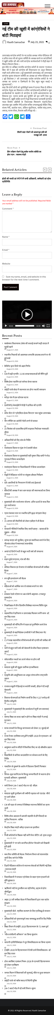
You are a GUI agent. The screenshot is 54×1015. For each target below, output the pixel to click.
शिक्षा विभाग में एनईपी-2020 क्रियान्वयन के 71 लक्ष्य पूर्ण (26, 926)
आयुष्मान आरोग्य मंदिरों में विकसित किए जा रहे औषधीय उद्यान (28, 747)
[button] (27, 314)
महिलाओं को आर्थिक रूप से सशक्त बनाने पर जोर (23, 586)
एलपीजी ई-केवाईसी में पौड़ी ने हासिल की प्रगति (22, 405)
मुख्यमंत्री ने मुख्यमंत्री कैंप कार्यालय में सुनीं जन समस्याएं (26, 708)
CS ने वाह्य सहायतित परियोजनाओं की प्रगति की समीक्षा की (27, 640)
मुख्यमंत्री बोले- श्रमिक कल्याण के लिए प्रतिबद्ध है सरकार (27, 910)
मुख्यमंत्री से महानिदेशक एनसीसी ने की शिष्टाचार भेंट (25, 632)
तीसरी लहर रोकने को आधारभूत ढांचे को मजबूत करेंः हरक (32, 133)
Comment (8, 208)
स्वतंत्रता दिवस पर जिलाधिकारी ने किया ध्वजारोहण (24, 467)
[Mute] (43, 325)
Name (6, 236)
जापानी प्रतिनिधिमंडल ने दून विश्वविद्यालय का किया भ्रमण (27, 942)
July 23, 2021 (37, 42)
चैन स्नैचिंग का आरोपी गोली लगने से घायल (21, 420)
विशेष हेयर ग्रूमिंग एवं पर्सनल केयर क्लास (20, 381)
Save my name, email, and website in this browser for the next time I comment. (24, 278)
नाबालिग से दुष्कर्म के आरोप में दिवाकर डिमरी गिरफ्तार (25, 766)
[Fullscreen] (48, 325)
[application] (27, 315)
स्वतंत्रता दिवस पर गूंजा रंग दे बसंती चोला (20, 447)
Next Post (12, 148)
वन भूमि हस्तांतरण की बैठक (15, 578)
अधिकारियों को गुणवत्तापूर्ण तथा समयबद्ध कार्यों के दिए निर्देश (27, 918)
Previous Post (40, 128)
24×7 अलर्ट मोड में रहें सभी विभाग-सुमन (20, 988)
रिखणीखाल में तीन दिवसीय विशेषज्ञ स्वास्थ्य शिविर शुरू (25, 605)
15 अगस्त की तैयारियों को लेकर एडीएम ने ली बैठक (24, 520)
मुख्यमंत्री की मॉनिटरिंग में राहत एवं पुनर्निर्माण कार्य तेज (25, 624)
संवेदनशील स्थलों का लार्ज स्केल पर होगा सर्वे (22, 659)
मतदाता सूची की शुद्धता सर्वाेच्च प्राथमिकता (21, 667)
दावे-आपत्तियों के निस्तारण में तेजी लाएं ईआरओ (22, 482)
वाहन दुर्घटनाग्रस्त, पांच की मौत (17, 559)
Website (6, 263)
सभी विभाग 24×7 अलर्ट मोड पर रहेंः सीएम (20, 785)
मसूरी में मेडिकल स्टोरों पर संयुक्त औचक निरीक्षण (23, 474)
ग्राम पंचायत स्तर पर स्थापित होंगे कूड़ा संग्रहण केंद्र (25, 513)
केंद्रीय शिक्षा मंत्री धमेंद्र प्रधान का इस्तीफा (21, 827)
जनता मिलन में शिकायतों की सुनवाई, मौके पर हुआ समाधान (27, 972)
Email (5, 249)
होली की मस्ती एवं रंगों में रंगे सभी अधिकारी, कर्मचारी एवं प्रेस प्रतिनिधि (26, 180)
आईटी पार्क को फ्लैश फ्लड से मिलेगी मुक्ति (20, 980)
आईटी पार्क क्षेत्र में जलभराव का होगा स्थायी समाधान (25, 389)
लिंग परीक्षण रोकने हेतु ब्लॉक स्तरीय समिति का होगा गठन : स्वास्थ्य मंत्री (24, 153)
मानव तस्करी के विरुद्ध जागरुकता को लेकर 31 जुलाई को (26, 728)
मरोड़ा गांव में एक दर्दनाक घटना (16, 397)
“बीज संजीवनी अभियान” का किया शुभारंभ (20, 934)
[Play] (5, 325)
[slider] (24, 326)
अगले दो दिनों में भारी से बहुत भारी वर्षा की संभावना (23, 551)
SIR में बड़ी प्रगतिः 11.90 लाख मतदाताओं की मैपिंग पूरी (26, 373)
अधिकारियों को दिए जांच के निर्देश (17, 440)
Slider (6, 24)
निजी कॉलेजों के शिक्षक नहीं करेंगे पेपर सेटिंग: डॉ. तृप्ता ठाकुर (28, 835)
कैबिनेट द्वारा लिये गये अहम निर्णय (17, 366)
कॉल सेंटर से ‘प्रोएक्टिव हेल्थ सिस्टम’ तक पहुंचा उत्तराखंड (27, 413)
